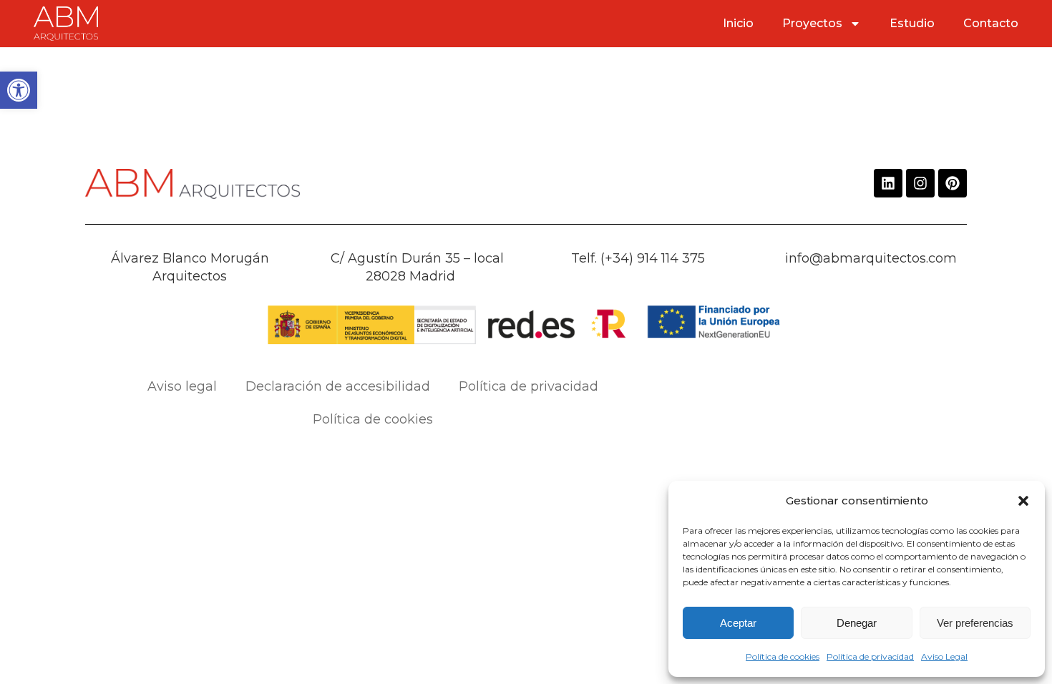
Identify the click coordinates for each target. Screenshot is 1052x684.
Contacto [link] (990, 23)
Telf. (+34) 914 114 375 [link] (638, 258)
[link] (18, 90)
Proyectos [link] (812, 23)
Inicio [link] (738, 23)
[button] (1023, 501)
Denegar (857, 623)
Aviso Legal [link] (944, 656)
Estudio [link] (912, 23)
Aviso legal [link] (182, 386)
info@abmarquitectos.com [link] (871, 258)
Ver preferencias (975, 623)
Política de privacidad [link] (870, 656)
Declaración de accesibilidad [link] (337, 386)
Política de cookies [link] (782, 656)
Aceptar (738, 623)
